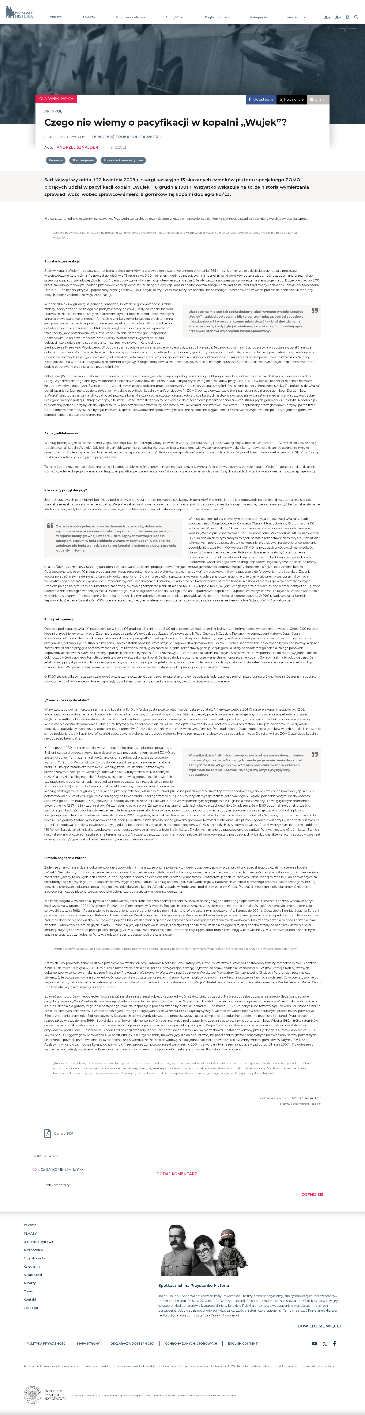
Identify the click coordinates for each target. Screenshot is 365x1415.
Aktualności (33, 1275)
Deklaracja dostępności (132, 1343)
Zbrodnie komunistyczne (123, 160)
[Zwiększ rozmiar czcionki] (327, 17)
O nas (28, 1291)
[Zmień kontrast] (348, 17)
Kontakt (30, 1299)
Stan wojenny (83, 160)
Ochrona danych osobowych (191, 1343)
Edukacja (31, 1308)
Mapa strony (88, 1343)
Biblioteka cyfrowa (130, 17)
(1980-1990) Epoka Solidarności (126, 137)
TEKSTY (56, 17)
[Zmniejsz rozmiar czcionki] (338, 17)
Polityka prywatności (46, 1343)
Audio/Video (175, 17)
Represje (56, 160)
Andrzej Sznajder (77, 147)
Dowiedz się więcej (319, 1326)
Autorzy (30, 1283)
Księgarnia (258, 17)
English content (217, 17)
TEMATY (88, 17)
